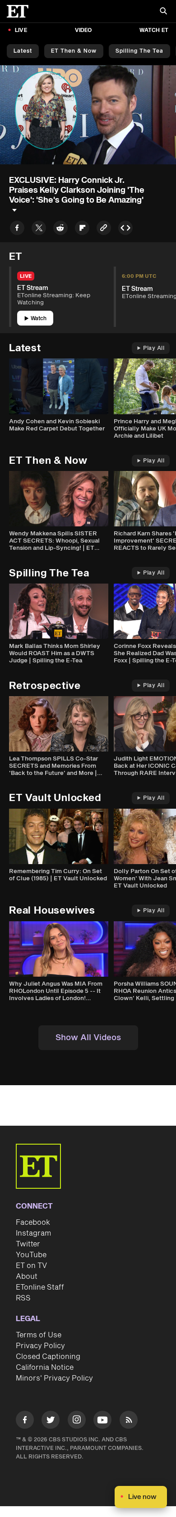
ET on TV (31, 1265)
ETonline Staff (40, 1287)
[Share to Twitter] (39, 229)
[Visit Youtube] (102, 1420)
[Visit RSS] (129, 1421)
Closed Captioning (48, 1356)
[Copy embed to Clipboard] (125, 229)
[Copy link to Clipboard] (104, 229)
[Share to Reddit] (60, 229)
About (26, 1276)
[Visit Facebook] (25, 1421)
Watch (38, 318)
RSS (23, 1298)
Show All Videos (88, 1038)
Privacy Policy (40, 1345)
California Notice (45, 1367)
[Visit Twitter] (51, 1421)
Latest (23, 51)
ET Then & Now (74, 51)
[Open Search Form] (163, 12)
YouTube (31, 1255)
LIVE (21, 30)
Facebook (33, 1222)
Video (83, 30)
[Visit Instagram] (77, 1421)
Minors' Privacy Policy (54, 1378)
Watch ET (153, 30)
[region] (88, 114)
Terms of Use (38, 1335)
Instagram (33, 1233)
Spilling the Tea (139, 51)
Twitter (28, 1244)
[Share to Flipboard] (82, 229)
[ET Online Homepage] (20, 11)
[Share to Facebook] (17, 229)
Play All (153, 348)
